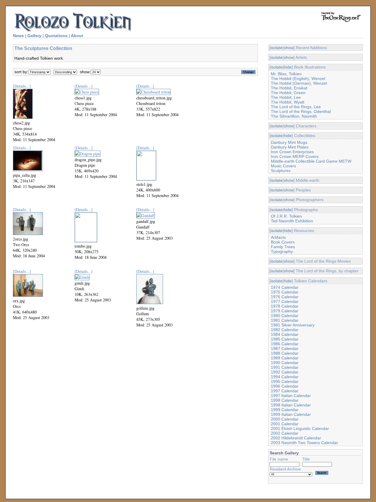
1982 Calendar (284, 329)
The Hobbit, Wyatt (287, 102)
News (18, 35)
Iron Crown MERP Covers (295, 156)
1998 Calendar (284, 400)
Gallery (34, 35)
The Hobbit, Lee (286, 97)
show (288, 47)
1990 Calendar (284, 362)
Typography (282, 251)
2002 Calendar (284, 433)
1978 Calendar (284, 306)
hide (288, 67)
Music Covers (283, 166)
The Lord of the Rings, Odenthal (301, 111)
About (77, 35)
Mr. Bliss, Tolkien (286, 73)
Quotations (56, 35)
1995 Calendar (284, 381)
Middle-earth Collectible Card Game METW (311, 161)
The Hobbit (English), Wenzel (298, 78)
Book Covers (283, 242)
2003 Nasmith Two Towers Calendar (304, 442)
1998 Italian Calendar (291, 405)
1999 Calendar (284, 409)
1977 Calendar (284, 301)
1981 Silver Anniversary (293, 325)
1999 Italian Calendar (291, 414)
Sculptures (281, 170)
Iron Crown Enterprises (292, 151)
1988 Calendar (284, 353)
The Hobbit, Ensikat (289, 88)
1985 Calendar (284, 339)
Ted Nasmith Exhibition (292, 221)
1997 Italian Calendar (291, 395)
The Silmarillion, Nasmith (294, 116)
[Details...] (22, 86)
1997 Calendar (284, 390)
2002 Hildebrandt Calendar (296, 438)
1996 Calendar (284, 386)
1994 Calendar (284, 376)
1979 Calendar (284, 310)
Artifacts (278, 237)
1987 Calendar (284, 348)
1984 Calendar (284, 334)
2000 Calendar (284, 419)
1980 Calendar (284, 315)
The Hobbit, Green (288, 92)
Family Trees (283, 246)
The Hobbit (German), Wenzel (299, 83)
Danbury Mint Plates (289, 147)
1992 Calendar (284, 372)
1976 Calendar (284, 296)
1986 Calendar (284, 343)
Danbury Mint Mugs (289, 142)
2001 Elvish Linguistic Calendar (300, 428)
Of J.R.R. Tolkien (286, 216)
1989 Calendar (284, 358)
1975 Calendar (284, 292)
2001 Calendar (284, 423)
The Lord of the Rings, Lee (296, 106)
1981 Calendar (284, 320)
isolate (277, 47)
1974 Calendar (284, 287)
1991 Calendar (284, 367)
